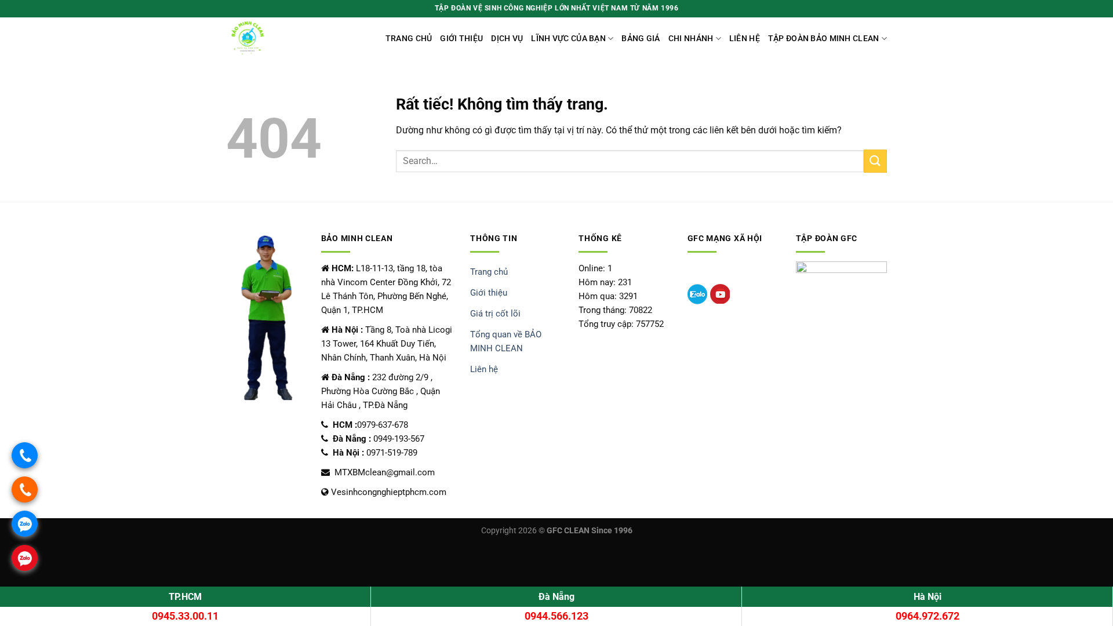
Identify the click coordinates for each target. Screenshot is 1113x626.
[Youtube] (720, 294)
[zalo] (697, 294)
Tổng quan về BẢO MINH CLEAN (505, 341)
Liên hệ (744, 38)
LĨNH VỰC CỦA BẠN (568, 38)
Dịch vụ (507, 38)
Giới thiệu (461, 38)
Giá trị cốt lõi (495, 313)
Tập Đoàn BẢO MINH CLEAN (823, 38)
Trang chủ (408, 38)
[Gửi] (875, 161)
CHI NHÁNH (691, 38)
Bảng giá (640, 38)
